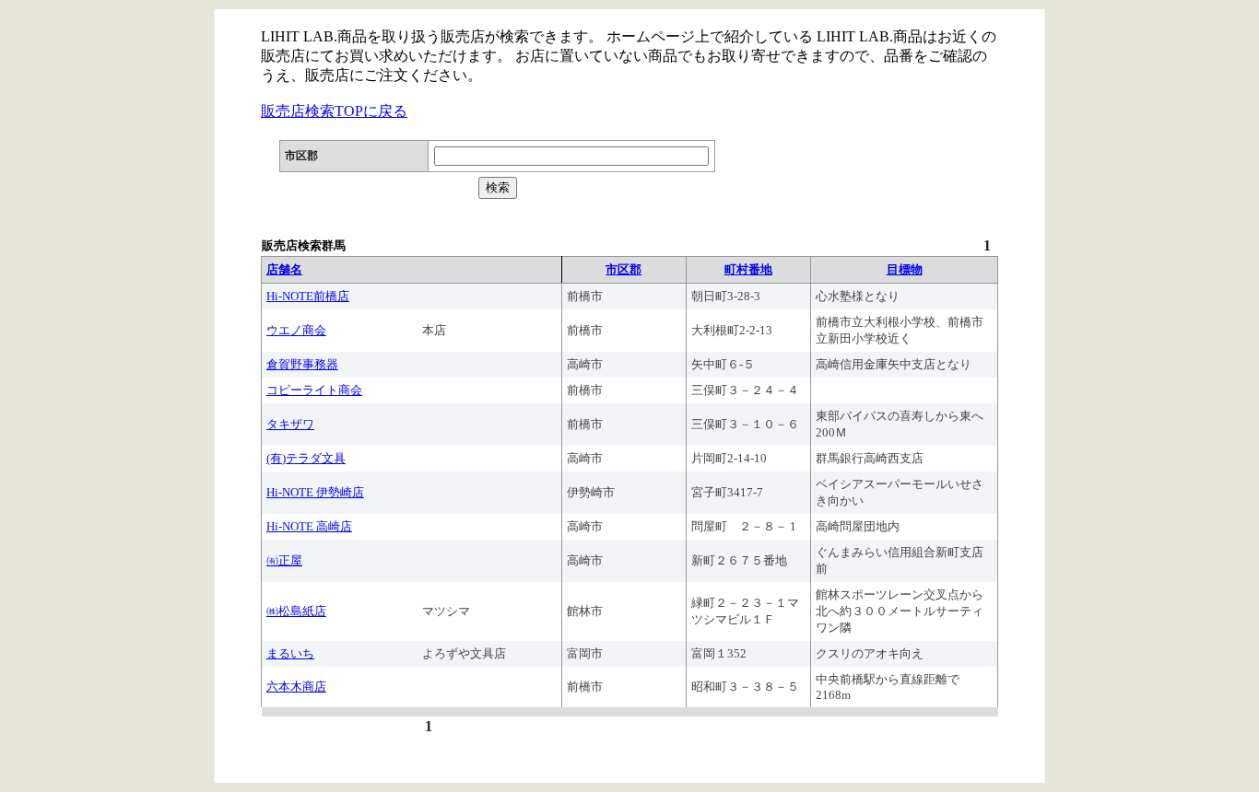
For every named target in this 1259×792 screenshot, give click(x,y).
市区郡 (623, 269)
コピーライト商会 (314, 390)
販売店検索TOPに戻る (334, 111)
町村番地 (748, 269)
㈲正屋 (284, 560)
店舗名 (284, 269)
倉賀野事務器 (302, 364)
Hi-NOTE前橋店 (307, 296)
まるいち (290, 653)
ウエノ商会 (296, 330)
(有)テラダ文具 (306, 458)
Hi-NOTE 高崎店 (309, 526)
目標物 (905, 269)
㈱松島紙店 (296, 611)
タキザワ (290, 424)
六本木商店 (296, 686)
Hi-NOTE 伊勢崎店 (315, 492)
